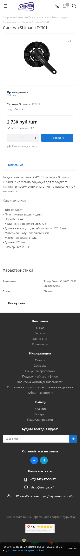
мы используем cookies (28, 550)
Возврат (40, 414)
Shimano (12, 95)
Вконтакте (34, 460)
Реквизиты (40, 344)
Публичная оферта (40, 393)
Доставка (40, 365)
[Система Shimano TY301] (40, 57)
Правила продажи (40, 419)
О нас (40, 328)
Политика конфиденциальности (40, 382)
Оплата (40, 360)
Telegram (44, 460)
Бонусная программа (40, 371)
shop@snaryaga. (42, 487)
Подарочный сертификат (40, 376)
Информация (40, 353)
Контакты (40, 339)
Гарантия (40, 409)
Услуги (40, 333)
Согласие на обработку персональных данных (40, 387)
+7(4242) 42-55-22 (43, 479)
